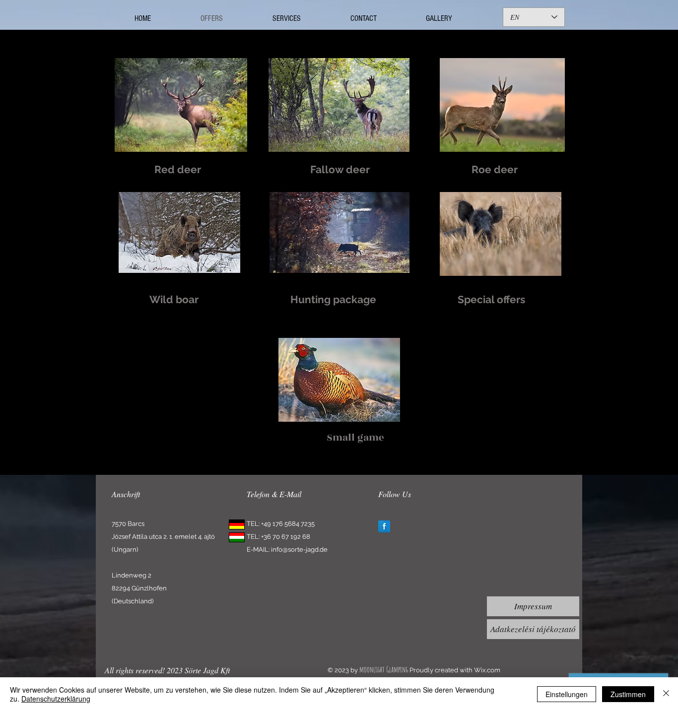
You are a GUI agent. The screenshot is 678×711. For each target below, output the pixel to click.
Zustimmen (628, 694)
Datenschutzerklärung (55, 699)
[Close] (666, 694)
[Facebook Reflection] (384, 526)
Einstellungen (566, 694)
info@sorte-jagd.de (299, 549)
